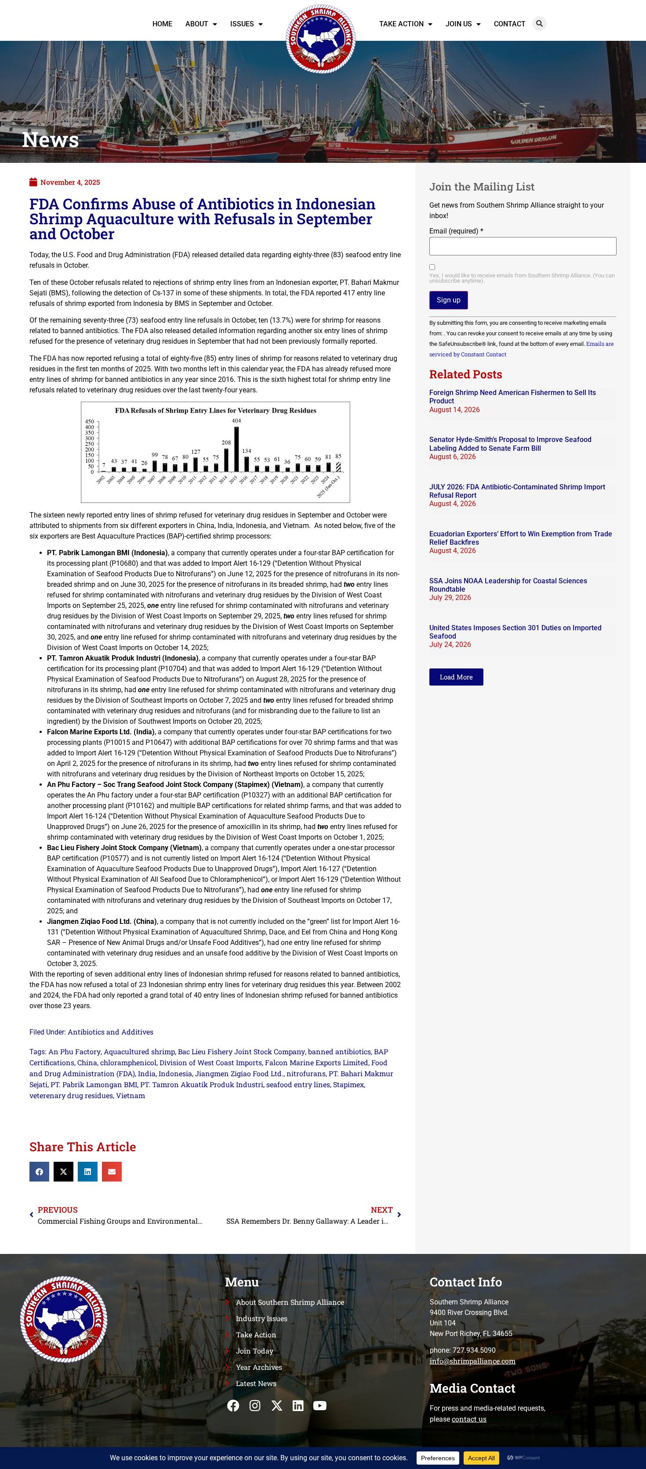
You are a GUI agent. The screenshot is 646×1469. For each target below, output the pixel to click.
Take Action (401, 24)
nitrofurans (306, 1073)
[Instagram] (255, 1406)
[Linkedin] (298, 1406)
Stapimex (348, 1084)
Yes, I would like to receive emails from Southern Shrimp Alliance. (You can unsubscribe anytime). (522, 278)
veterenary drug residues (71, 1095)
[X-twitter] (276, 1406)
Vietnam (130, 1095)
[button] (539, 23)
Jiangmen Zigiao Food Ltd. (239, 1073)
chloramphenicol (128, 1062)
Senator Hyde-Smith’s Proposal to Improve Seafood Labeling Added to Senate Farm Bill (510, 443)
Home (162, 24)
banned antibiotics (339, 1051)
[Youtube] (319, 1406)
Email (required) (456, 231)
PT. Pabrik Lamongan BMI (94, 1084)
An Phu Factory (74, 1051)
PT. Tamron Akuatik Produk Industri (201, 1084)
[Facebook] (233, 1406)
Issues (242, 24)
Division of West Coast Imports (211, 1062)
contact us (469, 1418)
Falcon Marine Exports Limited (316, 1062)
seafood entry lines (298, 1084)
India (147, 1073)
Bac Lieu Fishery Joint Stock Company (241, 1051)
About (196, 24)
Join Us (459, 24)
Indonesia (175, 1073)
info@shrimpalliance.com (472, 1360)
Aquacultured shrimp (139, 1051)
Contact (510, 24)
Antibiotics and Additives (110, 1031)
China (87, 1062)
